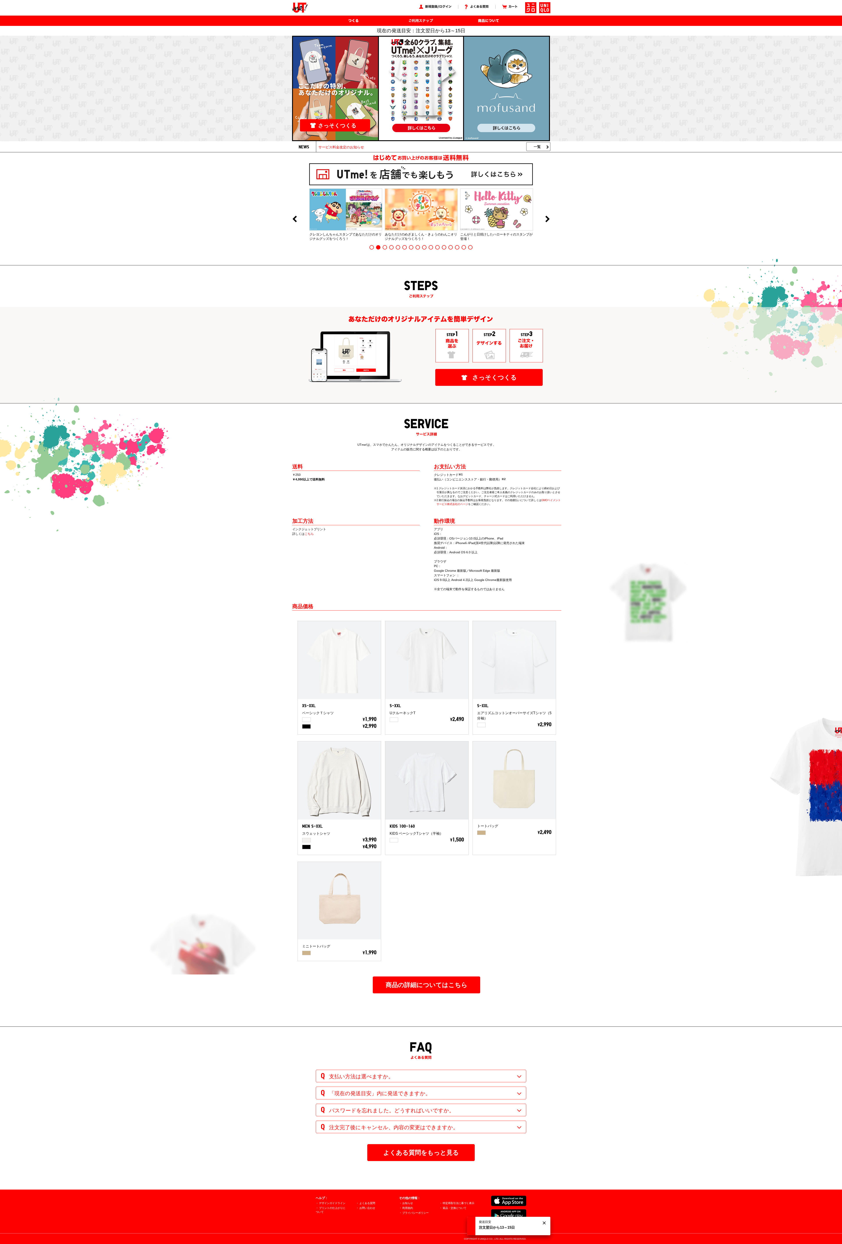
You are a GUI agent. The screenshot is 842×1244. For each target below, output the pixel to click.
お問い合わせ (367, 1208)
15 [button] (464, 247)
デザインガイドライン (332, 1203)
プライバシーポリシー (415, 1212)
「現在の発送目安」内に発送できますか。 (380, 1093)
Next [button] (547, 219)
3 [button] (385, 247)
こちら (309, 534)
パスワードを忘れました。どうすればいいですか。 (391, 1110)
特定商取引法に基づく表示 (458, 1203)
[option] (346, 215)
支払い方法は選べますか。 (361, 1076)
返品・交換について (454, 1208)
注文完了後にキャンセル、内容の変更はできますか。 (393, 1127)
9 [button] (424, 247)
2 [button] (378, 247)
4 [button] (391, 247)
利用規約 (407, 1208)
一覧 (537, 147)
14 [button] (457, 247)
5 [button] (398, 247)
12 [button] (444, 247)
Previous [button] (294, 219)
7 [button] (411, 247)
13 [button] (450, 247)
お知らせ (407, 1203)
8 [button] (418, 247)
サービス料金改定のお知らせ (341, 147)
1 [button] (371, 247)
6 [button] (404, 247)
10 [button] (431, 247)
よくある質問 (367, 1203)
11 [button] (437, 247)
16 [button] (470, 247)
